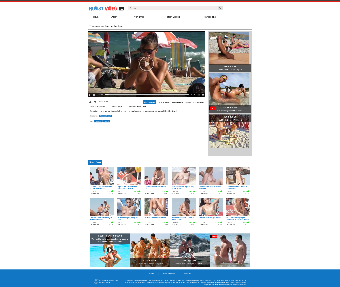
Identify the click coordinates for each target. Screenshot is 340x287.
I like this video (90, 102)
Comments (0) (198, 102)
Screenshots (177, 102)
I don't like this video (95, 102)
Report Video (163, 102)
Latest (114, 17)
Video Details (149, 102)
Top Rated (139, 17)
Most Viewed (173, 17)
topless (98, 121)
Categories (210, 17)
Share (188, 102)
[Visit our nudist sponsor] (229, 147)
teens (107, 121)
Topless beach (105, 116)
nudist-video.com (112, 280)
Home (96, 17)
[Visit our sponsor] (110, 250)
